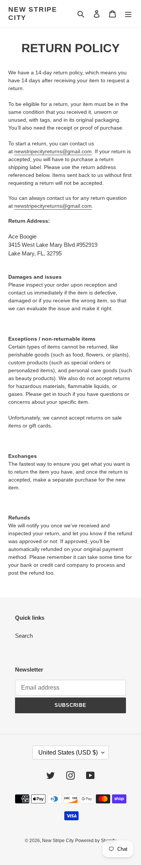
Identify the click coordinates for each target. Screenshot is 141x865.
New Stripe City (32, 13)
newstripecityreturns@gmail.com (53, 151)
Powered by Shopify (95, 840)
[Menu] (128, 14)
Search (24, 636)
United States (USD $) (68, 752)
